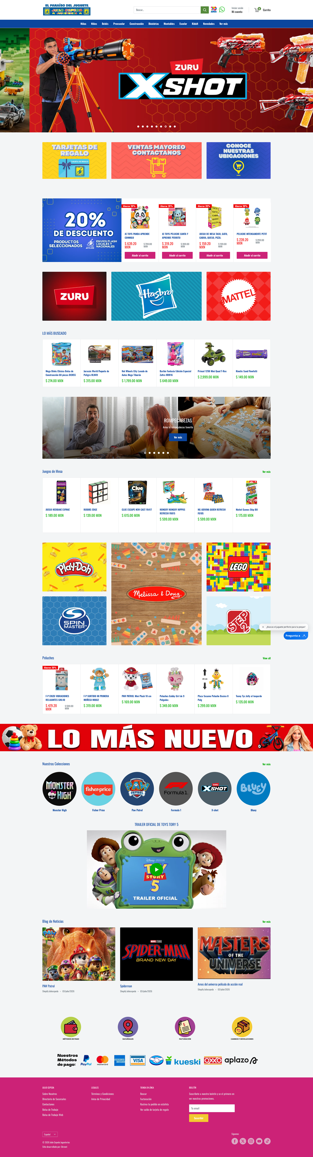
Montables (169, 24)
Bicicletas (154, 24)
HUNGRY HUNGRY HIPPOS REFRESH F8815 (172, 511)
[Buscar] (205, 10)
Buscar (143, 1094)
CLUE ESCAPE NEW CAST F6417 (137, 509)
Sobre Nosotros (49, 1094)
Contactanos (48, 1104)
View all (267, 658)
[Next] (271, 232)
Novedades (209, 24)
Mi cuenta (237, 12)
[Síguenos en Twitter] (243, 1141)
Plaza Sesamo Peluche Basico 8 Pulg (213, 698)
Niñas (83, 24)
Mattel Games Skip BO (247, 509)
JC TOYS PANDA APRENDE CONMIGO (137, 235)
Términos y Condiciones (102, 1094)
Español (47, 1134)
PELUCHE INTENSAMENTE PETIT (252, 234)
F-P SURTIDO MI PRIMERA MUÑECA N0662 (96, 698)
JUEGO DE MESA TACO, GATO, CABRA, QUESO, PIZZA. (213, 235)
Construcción (137, 24)
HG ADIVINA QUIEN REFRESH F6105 (212, 511)
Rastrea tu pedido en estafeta (154, 1104)
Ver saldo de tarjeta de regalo (154, 1110)
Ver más (223, 24)
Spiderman (126, 986)
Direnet (64, 1146)
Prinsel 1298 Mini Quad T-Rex (212, 371)
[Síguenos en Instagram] (251, 1141)
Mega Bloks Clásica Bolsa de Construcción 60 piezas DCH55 (61, 373)
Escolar (183, 24)
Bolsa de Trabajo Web (52, 1115)
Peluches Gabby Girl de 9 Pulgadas (172, 698)
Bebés (105, 24)
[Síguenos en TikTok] (267, 1141)
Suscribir (198, 1118)
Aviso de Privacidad (100, 1099)
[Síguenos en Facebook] (234, 1141)
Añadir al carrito (140, 255)
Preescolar (119, 24)
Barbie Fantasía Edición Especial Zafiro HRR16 (175, 373)
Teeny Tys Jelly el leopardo (249, 696)
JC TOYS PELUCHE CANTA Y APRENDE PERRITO (175, 235)
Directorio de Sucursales (54, 1099)
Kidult (195, 24)
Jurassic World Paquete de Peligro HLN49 (96, 373)
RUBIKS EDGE (90, 509)
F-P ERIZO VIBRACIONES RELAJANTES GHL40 (57, 698)
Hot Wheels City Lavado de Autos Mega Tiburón (135, 373)
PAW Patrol (48, 986)
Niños (94, 24)
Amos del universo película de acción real (220, 984)
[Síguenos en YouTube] (259, 1141)
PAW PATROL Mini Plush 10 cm (136, 696)
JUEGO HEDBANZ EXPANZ (58, 509)
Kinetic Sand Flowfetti (246, 371)
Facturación (145, 1099)
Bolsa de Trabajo (50, 1110)
